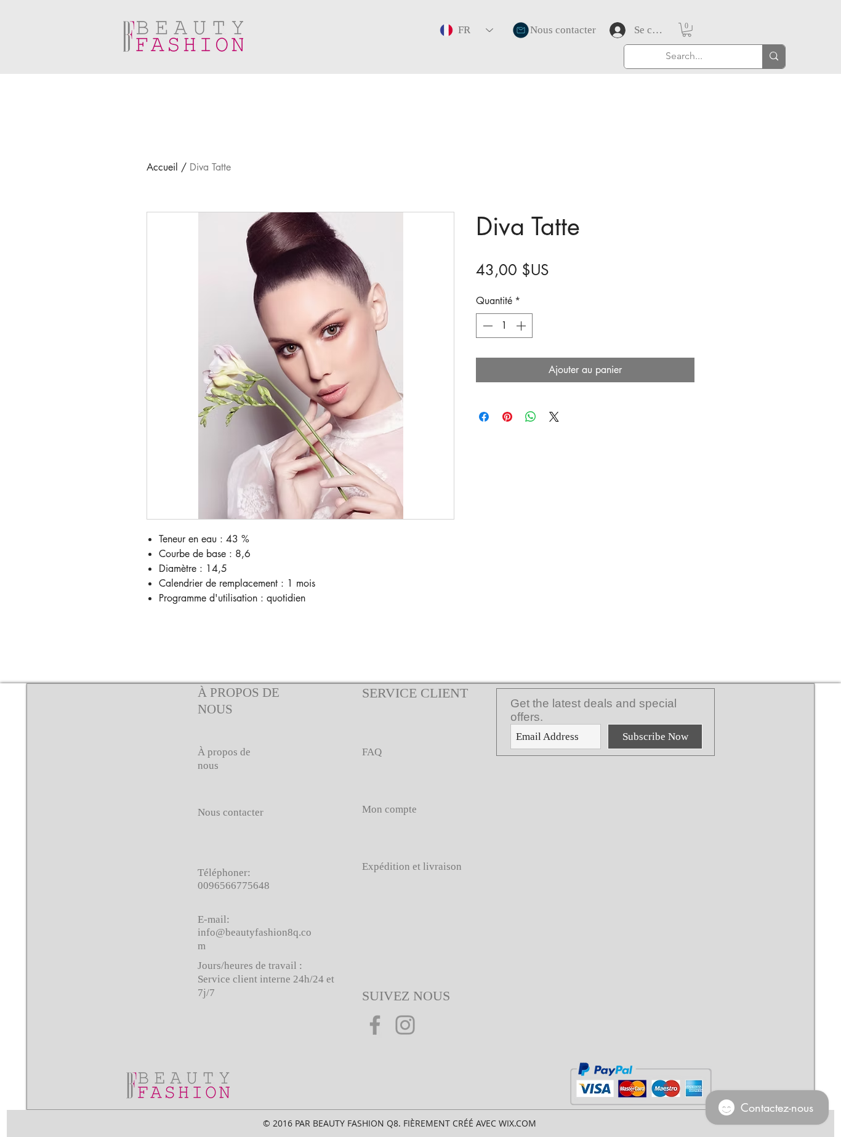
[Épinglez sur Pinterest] (507, 416)
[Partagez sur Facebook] (484, 416)
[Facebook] (375, 1025)
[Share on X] (554, 416)
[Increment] (522, 325)
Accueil (162, 167)
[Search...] (773, 56)
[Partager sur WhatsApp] (530, 416)
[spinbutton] (504, 325)
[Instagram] (405, 1025)
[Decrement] (486, 325)
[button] (686, 30)
